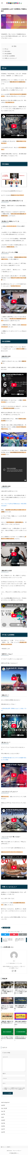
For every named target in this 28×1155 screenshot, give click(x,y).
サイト (4, 1083)
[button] (5, 934)
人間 (4, 1111)
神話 (4, 1126)
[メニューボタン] (2, 3)
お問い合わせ (9, 1150)
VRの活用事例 (8, 53)
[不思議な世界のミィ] (14, 3)
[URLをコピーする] (23, 934)
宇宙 (4, 1114)
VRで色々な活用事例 (10, 56)
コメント (5, 1056)
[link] (13, 971)
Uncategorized (6, 1102)
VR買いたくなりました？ (11, 58)
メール (5, 1078)
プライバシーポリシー (17, 1150)
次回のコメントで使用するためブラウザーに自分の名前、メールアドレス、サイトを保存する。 (14, 1089)
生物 (4, 1123)
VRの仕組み (7, 51)
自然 (4, 1132)
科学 (9, 927)
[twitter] (15, 971)
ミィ (14, 960)
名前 (4, 1073)
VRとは (6, 49)
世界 (4, 1105)
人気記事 (5, 927)
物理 (4, 1120)
